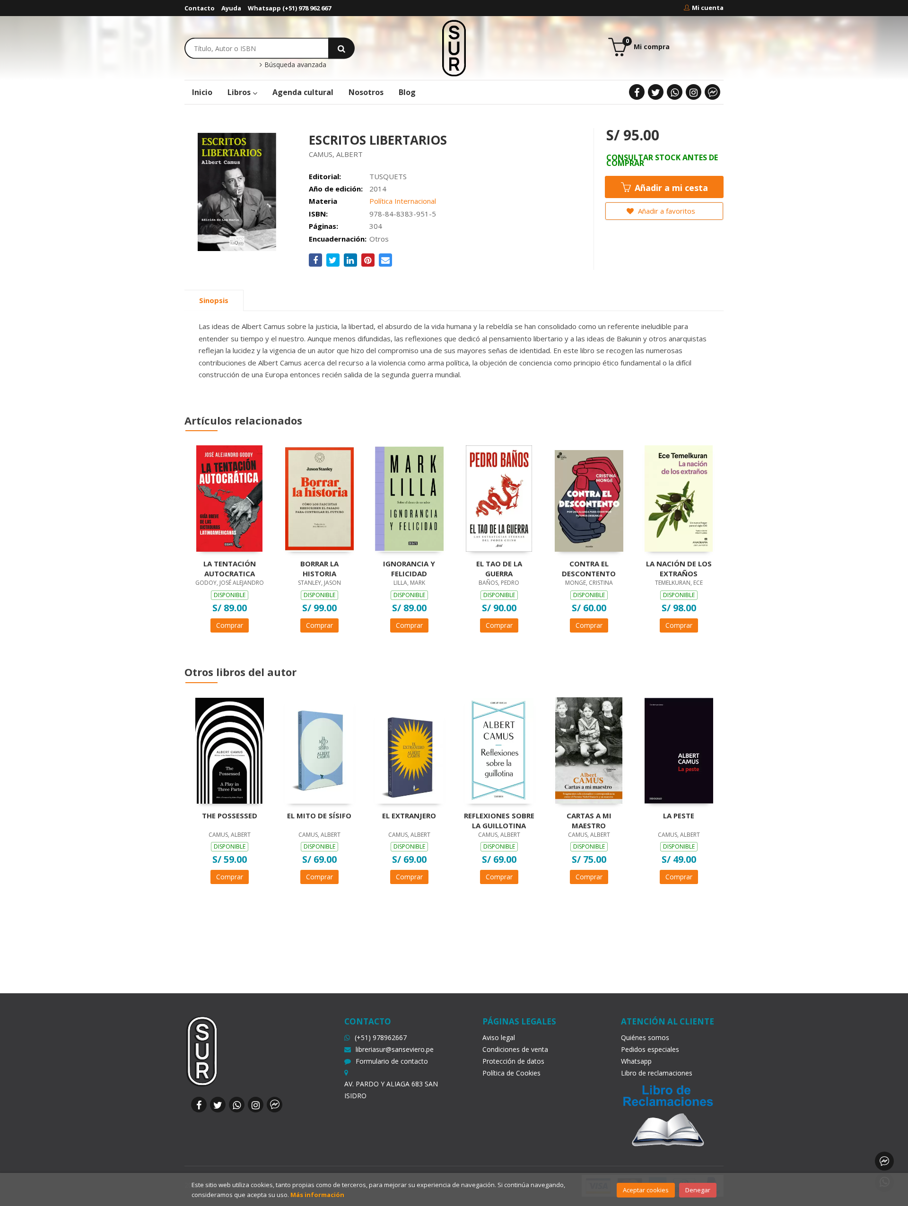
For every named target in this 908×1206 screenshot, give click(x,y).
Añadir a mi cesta (670, 187)
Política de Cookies (511, 1072)
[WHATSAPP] (674, 92)
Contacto (199, 8)
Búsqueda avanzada (294, 64)
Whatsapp (636, 1061)
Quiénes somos (645, 1037)
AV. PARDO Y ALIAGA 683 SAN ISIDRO (391, 1089)
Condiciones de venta (515, 1049)
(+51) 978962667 (381, 1037)
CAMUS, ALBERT (336, 154)
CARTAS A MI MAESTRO (589, 820)
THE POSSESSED (229, 815)
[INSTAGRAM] (693, 92)
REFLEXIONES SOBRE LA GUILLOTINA (499, 820)
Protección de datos (513, 1061)
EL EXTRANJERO (409, 815)
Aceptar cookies (646, 1190)
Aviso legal (498, 1037)
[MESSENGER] (712, 92)
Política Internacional (402, 201)
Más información (317, 1194)
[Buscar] (341, 48)
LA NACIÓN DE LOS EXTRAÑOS (679, 568)
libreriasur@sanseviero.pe (395, 1049)
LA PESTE (678, 815)
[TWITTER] (656, 92)
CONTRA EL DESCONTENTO (589, 568)
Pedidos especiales (650, 1049)
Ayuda (231, 8)
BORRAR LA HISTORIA (319, 568)
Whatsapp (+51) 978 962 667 (289, 8)
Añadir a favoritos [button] (665, 211)
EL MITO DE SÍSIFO (319, 815)
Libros (240, 92)
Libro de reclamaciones (656, 1072)
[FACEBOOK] (637, 92)
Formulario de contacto (392, 1061)
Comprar (229, 625)
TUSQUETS (388, 176)
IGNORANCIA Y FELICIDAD (409, 568)
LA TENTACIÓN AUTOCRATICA (229, 568)
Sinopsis (213, 300)
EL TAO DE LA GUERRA (499, 568)
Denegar (697, 1190)
